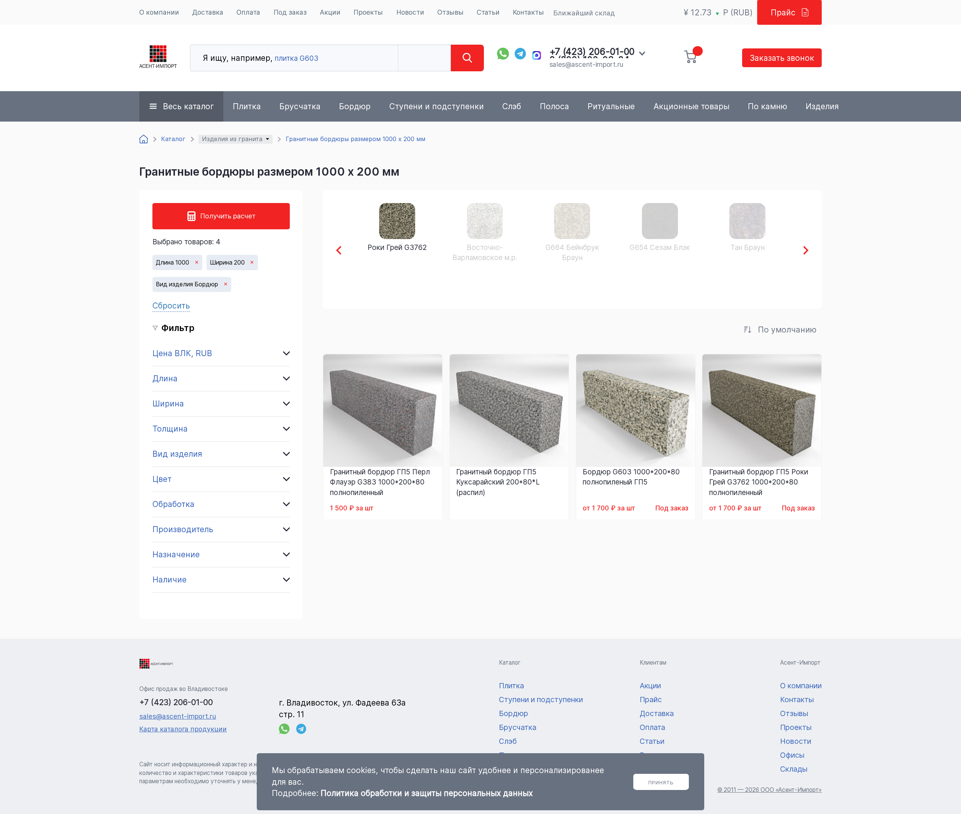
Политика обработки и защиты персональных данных (427, 793)
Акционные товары (691, 106)
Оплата (248, 12)
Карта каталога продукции (183, 729)
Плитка (247, 106)
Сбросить (171, 305)
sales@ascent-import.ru (586, 64)
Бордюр (355, 106)
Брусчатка (300, 106)
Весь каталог (188, 106)
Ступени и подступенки (436, 106)
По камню (767, 106)
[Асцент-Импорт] (158, 58)
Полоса (554, 106)
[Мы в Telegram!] (521, 54)
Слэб (511, 106)
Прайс (783, 12)
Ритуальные (611, 106)
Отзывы (450, 12)
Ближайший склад (584, 13)
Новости (410, 12)
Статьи (488, 12)
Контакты (528, 12)
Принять (661, 782)
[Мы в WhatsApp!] (503, 54)
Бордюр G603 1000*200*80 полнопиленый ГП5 (631, 477)
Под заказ (290, 12)
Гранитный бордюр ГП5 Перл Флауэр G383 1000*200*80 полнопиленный (380, 482)
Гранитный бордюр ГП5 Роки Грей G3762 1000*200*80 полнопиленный (758, 482)
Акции (330, 12)
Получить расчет (228, 216)
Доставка (207, 12)
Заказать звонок (782, 58)
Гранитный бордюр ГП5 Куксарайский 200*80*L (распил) (498, 482)
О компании (159, 12)
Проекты (368, 12)
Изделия (822, 106)
